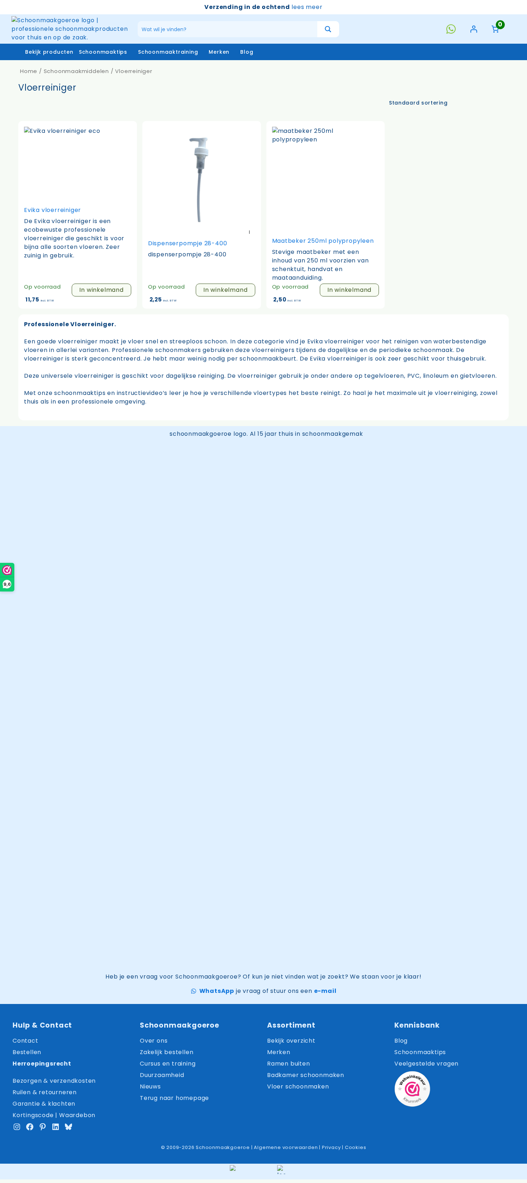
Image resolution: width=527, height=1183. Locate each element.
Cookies (355, 1147)
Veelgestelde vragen (426, 1063)
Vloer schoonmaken (298, 1086)
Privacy (331, 1147)
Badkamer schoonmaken (305, 1075)
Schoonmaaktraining (168, 51)
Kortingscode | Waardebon (54, 1115)
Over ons (153, 1041)
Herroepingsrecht (42, 1063)
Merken (219, 51)
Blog (246, 51)
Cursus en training (167, 1063)
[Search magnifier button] (328, 29)
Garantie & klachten (44, 1104)
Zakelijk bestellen (166, 1052)
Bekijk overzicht (291, 1041)
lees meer (306, 7)
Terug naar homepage (174, 1098)
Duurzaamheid (162, 1075)
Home (28, 71)
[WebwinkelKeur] (412, 1090)
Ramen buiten (288, 1063)
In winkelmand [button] (101, 290)
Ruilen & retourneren (45, 1092)
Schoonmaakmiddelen (76, 71)
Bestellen (27, 1052)
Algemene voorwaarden (286, 1147)
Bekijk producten (49, 51)
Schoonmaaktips (103, 51)
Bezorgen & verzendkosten (54, 1081)
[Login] (474, 29)
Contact (25, 1041)
